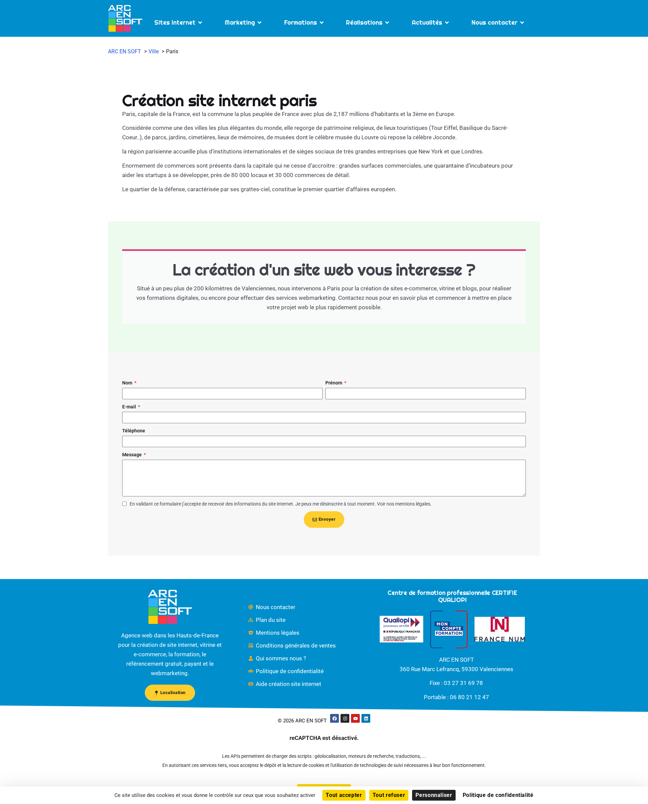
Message (132, 454)
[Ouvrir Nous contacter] (522, 22)
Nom (127, 382)
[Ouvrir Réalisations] (387, 22)
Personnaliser (433, 795)
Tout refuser (389, 795)
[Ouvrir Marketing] (259, 22)
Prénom (334, 382)
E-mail (129, 406)
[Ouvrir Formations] (322, 22)
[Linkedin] (365, 718)
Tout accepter (344, 795)
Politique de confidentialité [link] (498, 795)
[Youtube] (355, 718)
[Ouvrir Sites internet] (200, 22)
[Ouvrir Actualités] (447, 22)
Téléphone (133, 430)
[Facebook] (334, 718)
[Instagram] (345, 718)
